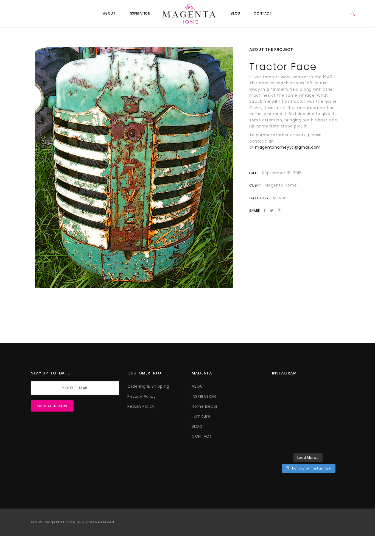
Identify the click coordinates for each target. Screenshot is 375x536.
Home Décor (205, 406)
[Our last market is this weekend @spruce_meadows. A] (289, 416)
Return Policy (141, 406)
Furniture (201, 416)
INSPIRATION (139, 13)
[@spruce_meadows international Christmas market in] (326, 394)
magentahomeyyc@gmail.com (288, 147)
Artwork (280, 198)
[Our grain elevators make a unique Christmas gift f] (326, 439)
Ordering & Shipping (148, 386)
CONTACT (263, 13)
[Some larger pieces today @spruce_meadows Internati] (289, 394)
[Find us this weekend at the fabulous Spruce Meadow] (326, 416)
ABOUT (109, 13)
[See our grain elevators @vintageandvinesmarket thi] (289, 439)
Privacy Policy (141, 396)
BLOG (235, 13)
